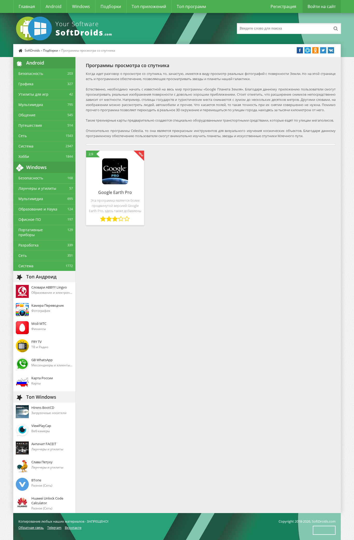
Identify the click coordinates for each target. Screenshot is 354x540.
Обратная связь (31, 527)
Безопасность (30, 73)
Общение (27, 115)
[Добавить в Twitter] (323, 50)
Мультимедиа (30, 104)
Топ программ (191, 6)
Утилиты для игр (33, 94)
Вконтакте (73, 527)
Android (53, 6)
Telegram (54, 527)
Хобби (23, 156)
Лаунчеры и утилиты (37, 188)
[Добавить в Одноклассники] (315, 50)
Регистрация (283, 6)
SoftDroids (32, 50)
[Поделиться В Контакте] (331, 50)
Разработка (28, 245)
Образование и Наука (37, 209)
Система (25, 146)
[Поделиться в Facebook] (300, 50)
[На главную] (65, 28)
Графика (25, 83)
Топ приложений (149, 6)
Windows (81, 6)
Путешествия (30, 125)
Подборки (111, 6)
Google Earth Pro (115, 192)
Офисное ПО (29, 219)
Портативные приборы (30, 232)
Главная (27, 6)
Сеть (22, 135)
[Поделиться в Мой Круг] (308, 50)
